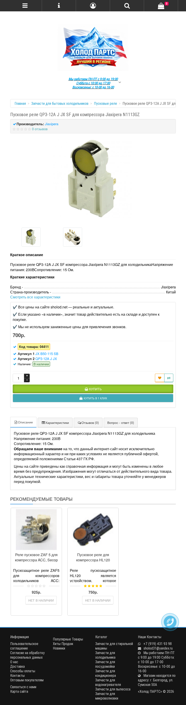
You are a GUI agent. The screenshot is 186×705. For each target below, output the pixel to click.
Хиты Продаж (63, 643)
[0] (161, 6)
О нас (14, 662)
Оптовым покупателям (27, 680)
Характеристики (57, 422)
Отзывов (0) (90, 422)
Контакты (17, 675)
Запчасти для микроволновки (106, 695)
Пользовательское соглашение (24, 645)
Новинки (59, 648)
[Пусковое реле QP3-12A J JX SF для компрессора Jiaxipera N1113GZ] (93, 178)
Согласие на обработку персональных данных (27, 655)
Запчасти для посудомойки (105, 664)
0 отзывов (40, 128)
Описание (25, 422)
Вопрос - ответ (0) (120, 422)
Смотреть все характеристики (35, 297)
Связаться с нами (23, 687)
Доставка (17, 666)
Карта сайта (19, 691)
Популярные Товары (68, 639)
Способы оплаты (22, 671)
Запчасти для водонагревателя (108, 682)
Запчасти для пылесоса (112, 689)
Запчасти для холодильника (105, 655)
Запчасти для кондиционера (105, 673)
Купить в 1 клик (38, 548)
